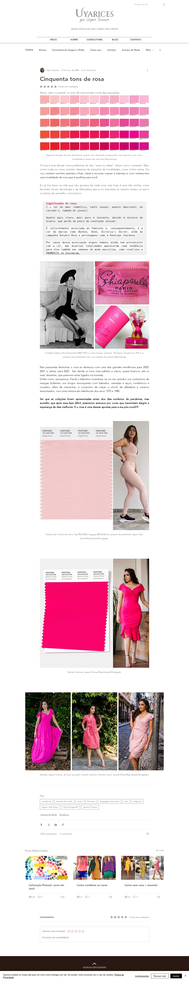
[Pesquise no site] (164, 4)
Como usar (95, 50)
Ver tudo (160, 850)
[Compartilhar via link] (63, 824)
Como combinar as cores (92, 885)
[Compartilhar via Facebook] (41, 824)
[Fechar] (185, 976)
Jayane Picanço (90, 807)
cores (79, 801)
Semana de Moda (131, 50)
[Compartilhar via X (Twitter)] (48, 824)
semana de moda (64, 801)
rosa (126, 801)
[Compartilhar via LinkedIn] (55, 824)
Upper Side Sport (50, 807)
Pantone (91, 801)
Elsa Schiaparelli (70, 807)
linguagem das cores (109, 801)
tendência (46, 801)
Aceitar (176, 976)
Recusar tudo (160, 976)
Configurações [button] (142, 976)
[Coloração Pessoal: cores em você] (46, 868)
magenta (137, 801)
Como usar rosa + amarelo (141, 885)
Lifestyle (111, 50)
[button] (160, 50)
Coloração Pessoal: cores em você (46, 886)
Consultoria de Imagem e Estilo (68, 50)
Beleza (42, 50)
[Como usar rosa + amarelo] (142, 868)
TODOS (29, 50)
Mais (148, 50)
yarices (98, 13)
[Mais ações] (147, 70)
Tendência (64, 814)
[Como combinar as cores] (94, 868)
